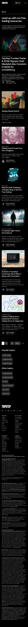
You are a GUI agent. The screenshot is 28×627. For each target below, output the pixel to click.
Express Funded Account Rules (18, 422)
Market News (6, 393)
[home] (5, 3)
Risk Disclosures (7, 498)
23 (12, 343)
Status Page (5, 422)
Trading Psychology (7, 377)
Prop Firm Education (8, 385)
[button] (25, 3)
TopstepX (5, 381)
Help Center (5, 420)
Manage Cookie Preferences (18, 446)
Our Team (4, 428)
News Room (6, 389)
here (13, 487)
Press (3, 425)
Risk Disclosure (17, 547)
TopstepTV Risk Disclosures (13, 520)
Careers (3, 430)
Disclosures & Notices (18, 442)
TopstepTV (4, 446)
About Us (4, 427)
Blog (4, 12)
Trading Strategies (7, 363)
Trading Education (6, 56)
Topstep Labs (5, 451)
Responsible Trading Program (18, 426)
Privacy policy (18, 438)
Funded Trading (6, 355)
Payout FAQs (18, 429)
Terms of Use (18, 440)
